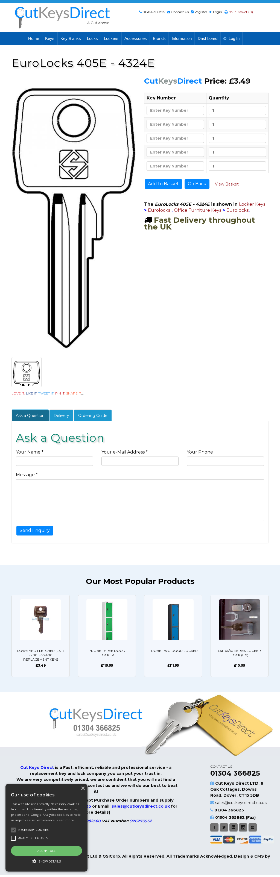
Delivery (61, 415)
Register (200, 12)
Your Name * (29, 452)
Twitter (224, 827)
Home (33, 38)
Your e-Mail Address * (124, 452)
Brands (159, 38)
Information (182, 38)
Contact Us (180, 12)
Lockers (111, 38)
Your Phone (200, 452)
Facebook (214, 827)
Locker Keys (252, 204)
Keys (49, 38)
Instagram (243, 827)
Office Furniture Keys (197, 210)
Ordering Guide (92, 415)
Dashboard (207, 38)
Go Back (197, 183)
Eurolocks (159, 210)
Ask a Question (30, 415)
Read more (65, 820)
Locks (92, 38)
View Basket (227, 184)
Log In (234, 38)
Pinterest (253, 827)
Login (217, 12)
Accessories (135, 38)
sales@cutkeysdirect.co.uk (241, 802)
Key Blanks (70, 38)
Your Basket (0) (240, 12)
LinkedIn (233, 827)
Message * (27, 474)
